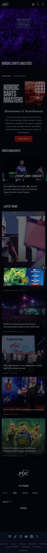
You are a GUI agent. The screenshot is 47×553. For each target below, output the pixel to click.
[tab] (43, 268)
